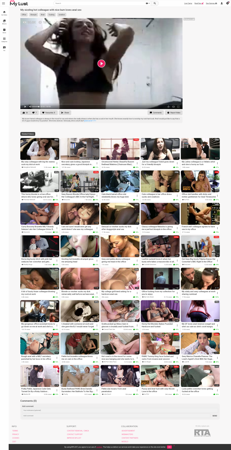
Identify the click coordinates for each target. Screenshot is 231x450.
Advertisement (128, 431)
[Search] (155, 3)
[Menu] (221, 3)
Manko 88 (27, 394)
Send (214, 416)
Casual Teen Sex (109, 329)
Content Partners (130, 438)
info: (14, 426)
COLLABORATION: (129, 426)
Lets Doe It (107, 394)
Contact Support (75, 434)
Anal (42, 15)
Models (125, 442)
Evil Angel (147, 362)
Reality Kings (28, 264)
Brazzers (67, 199)
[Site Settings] (227, 3)
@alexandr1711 (90, 121)
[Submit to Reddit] (173, 21)
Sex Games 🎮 (211, 3)
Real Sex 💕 (199, 3)
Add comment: (28, 406)
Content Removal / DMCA (78, 431)
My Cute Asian (149, 297)
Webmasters (127, 434)
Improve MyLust (74, 438)
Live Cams (188, 3)
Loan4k (186, 362)
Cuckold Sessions (150, 264)
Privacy (15, 434)
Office (24, 15)
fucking (51, 15)
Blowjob (34, 15)
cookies (99, 447)
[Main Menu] (3, 3)
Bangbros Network (30, 167)
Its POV (186, 199)
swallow (62, 15)
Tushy (66, 394)
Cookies (15, 438)
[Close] (174, 446)
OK (169, 447)
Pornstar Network (29, 199)
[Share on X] (178, 21)
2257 (14, 442)
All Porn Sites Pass (110, 362)
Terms (15, 431)
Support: (71, 426)
